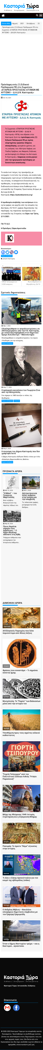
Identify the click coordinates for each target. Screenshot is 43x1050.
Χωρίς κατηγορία (7, 256)
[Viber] (12, 252)
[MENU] (40, 15)
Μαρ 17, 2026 (7, 387)
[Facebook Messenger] (16, 252)
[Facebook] (3, 252)
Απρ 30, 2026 (9, 523)
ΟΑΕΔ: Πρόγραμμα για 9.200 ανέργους (9, 283)
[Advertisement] (21, 57)
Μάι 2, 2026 (27, 490)
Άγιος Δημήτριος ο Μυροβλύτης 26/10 (33, 283)
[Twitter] (7, 252)
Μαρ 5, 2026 (7, 448)
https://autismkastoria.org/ (21, 195)
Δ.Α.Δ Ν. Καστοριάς (9, 259)
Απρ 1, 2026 (6, 326)
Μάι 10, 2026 (9, 490)
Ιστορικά (16, 401)
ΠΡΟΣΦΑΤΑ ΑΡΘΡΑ (12, 471)
